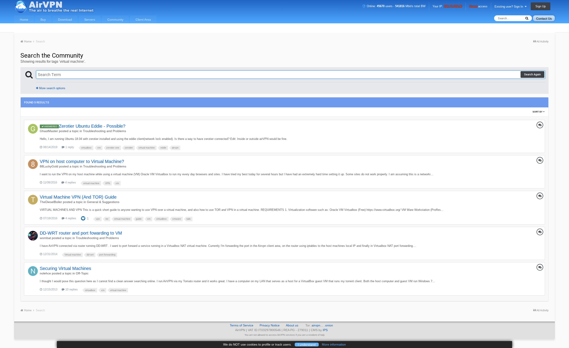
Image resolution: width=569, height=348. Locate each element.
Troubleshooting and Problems (104, 131)
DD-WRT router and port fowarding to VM (81, 233)
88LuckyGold (49, 166)
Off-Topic (82, 273)
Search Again (532, 74)
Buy (43, 19)
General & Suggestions (103, 202)
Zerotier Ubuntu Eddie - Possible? (92, 126)
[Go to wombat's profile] (33, 236)
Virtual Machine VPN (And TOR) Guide (78, 197)
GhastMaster (49, 131)
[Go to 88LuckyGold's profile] (33, 164)
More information (334, 344)
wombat (45, 238)
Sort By (538, 112)
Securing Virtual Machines (65, 268)
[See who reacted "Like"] (83, 218)
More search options (51, 88)
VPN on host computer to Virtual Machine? (82, 161)
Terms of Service (241, 325)
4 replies (70, 182)
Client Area (143, 19)
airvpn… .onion (322, 325)
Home (24, 19)
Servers (89, 19)
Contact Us (544, 18)
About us (292, 325)
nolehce (45, 273)
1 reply (69, 147)
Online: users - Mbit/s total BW (395, 6)
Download (65, 19)
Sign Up (540, 6)
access (478, 6)
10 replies (71, 289)
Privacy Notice (270, 325)
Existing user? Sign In (510, 6)
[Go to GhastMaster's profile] (33, 129)
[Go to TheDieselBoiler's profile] (33, 200)
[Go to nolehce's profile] (33, 271)
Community (115, 19)
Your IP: (447, 6)
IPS (325, 330)
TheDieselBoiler (51, 202)
